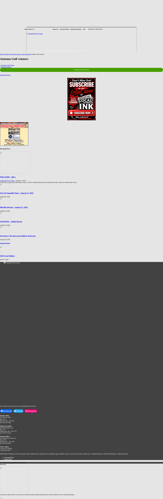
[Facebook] (132, 29)
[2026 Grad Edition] (4, 252)
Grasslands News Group (7, 180)
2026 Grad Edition (7, 256)
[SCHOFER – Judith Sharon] (4, 218)
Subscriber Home (5, 75)
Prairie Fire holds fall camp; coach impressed (17, 54)
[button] (136, 51)
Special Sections (5, 243)
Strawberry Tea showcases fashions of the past (18, 236)
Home (2, 54)
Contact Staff (8, 459)
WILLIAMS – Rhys (7, 177)
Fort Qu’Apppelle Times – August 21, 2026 (16, 193)
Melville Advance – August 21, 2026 (14, 207)
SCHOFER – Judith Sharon (11, 222)
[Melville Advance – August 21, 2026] (4, 203)
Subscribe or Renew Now (81, 70)
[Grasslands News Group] (38, 40)
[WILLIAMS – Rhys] (15, 173)
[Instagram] (134, 29)
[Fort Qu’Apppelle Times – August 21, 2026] (4, 189)
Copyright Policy (9, 457)
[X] (137, 29)
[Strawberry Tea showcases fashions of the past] (4, 232)
